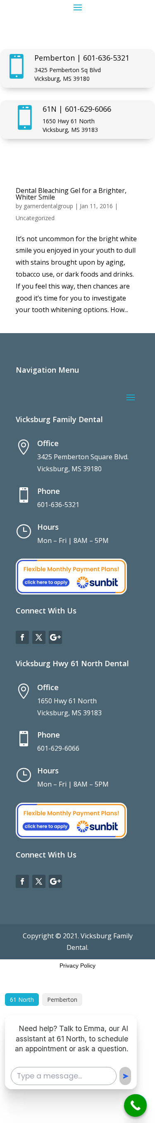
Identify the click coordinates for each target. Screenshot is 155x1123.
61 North (22, 999)
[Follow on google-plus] (55, 637)
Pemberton (62, 999)
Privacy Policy (77, 965)
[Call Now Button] (135, 1105)
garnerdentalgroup (48, 206)
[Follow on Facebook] (22, 637)
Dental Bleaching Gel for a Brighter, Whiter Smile (71, 194)
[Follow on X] (38, 637)
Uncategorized (35, 218)
